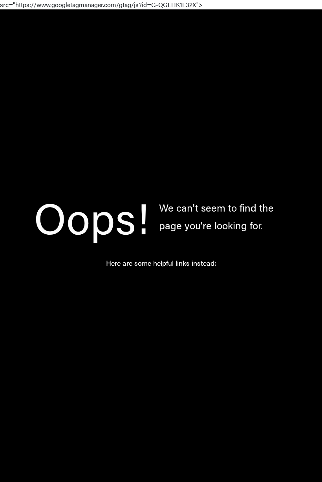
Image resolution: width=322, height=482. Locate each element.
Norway (169, 285)
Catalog (130, 285)
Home (95, 285)
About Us (210, 285)
